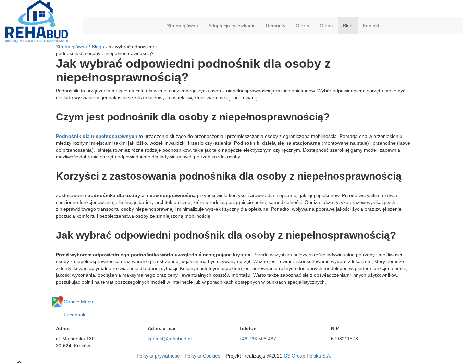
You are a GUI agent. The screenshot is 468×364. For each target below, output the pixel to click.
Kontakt (371, 25)
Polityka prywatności (159, 356)
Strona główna (182, 25)
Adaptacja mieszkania (232, 25)
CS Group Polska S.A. (307, 356)
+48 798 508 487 (257, 338)
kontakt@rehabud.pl (170, 338)
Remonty (275, 25)
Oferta (302, 25)
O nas (326, 25)
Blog (348, 25)
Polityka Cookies (202, 356)
